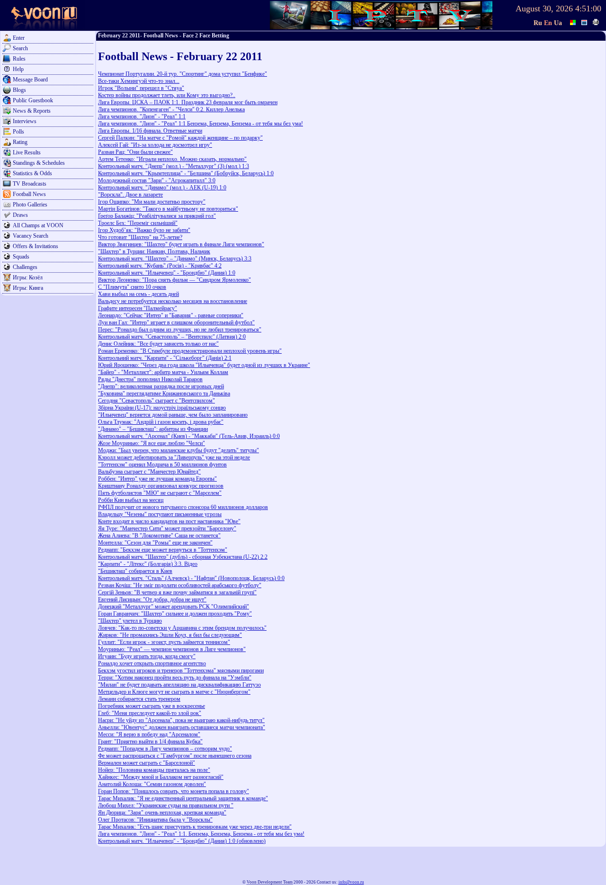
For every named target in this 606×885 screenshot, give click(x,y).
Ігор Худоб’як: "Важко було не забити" (144, 230)
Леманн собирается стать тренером (139, 699)
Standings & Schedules (39, 163)
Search (20, 48)
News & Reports (32, 110)
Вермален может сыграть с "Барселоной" (146, 763)
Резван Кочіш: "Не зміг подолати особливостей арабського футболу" (179, 585)
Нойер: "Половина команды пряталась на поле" (154, 770)
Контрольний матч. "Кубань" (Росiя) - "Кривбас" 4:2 (160, 265)
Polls (18, 131)
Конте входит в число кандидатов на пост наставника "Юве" (169, 521)
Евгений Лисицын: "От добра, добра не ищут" (152, 599)
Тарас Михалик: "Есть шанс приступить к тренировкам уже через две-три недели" (195, 826)
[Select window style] (584, 21)
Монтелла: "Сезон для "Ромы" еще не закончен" (155, 542)
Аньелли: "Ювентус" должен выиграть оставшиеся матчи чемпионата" (181, 727)
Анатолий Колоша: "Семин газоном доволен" (152, 784)
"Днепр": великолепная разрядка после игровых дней (161, 386)
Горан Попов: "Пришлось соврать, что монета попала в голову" (173, 791)
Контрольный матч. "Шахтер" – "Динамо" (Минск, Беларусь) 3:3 (174, 258)
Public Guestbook (33, 100)
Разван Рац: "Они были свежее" (135, 152)
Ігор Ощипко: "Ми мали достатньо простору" (151, 201)
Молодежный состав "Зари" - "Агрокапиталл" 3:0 (156, 180)
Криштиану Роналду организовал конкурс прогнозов (160, 486)
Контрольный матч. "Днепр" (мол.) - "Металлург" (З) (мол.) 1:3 (173, 166)
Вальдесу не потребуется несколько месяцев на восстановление (172, 301)
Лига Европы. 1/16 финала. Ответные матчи (150, 130)
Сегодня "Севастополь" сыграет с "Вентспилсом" (156, 400)
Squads (21, 256)
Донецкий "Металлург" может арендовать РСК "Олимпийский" (173, 606)
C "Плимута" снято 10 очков (132, 287)
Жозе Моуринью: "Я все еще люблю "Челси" (151, 443)
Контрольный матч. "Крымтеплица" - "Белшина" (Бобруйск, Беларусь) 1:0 (186, 173)
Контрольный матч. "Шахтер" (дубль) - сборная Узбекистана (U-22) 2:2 (182, 557)
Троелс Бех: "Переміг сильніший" (138, 223)
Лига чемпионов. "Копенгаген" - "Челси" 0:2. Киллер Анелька (171, 109)
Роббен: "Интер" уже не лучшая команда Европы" (157, 478)
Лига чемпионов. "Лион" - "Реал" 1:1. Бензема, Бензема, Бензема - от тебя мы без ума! (201, 834)
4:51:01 (588, 8)
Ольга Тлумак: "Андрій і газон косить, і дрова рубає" (160, 422)
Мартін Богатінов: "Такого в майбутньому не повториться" (168, 209)
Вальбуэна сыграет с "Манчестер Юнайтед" (149, 471)
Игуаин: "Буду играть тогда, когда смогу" (147, 656)
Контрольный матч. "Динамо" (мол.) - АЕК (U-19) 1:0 (162, 187)
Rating (20, 142)
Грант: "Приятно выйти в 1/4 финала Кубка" (150, 741)
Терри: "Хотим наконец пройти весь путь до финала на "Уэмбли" (174, 677)
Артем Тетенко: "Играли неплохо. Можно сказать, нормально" (172, 159)
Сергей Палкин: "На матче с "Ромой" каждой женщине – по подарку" (180, 137)
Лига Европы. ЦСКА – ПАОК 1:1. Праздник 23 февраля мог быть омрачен (187, 102)
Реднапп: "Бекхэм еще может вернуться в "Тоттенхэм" (162, 549)
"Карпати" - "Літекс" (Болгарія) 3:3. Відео (147, 564)
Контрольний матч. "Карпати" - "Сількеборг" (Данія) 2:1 (165, 358)
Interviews (24, 121)
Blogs (19, 90)
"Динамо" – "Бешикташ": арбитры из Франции (153, 429)
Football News (29, 194)
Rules (19, 58)
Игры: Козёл (28, 277)
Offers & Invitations (35, 246)
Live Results (27, 152)
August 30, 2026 (544, 8)
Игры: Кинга (28, 288)
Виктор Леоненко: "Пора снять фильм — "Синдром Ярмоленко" (174, 280)
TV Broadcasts (29, 183)
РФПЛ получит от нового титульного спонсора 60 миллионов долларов (183, 507)
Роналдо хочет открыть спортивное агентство (152, 663)
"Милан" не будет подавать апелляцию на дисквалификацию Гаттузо (179, 684)
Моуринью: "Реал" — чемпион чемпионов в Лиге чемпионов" (172, 649)
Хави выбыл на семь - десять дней (138, 294)
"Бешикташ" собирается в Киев (135, 571)
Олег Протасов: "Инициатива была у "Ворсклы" (155, 819)
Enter (19, 38)
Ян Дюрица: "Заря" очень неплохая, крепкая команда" (162, 812)
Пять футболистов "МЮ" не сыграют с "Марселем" (160, 493)
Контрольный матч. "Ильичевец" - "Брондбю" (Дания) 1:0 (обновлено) (182, 841)
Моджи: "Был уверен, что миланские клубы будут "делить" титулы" (178, 450)
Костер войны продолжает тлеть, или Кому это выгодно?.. (166, 95)
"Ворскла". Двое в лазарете (130, 194)
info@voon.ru (351, 882)
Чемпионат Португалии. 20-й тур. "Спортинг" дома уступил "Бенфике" (182, 74)
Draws (20, 215)
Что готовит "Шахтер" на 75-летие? (140, 237)
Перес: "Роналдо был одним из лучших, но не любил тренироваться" (179, 329)
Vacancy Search (30, 235)
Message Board (30, 79)
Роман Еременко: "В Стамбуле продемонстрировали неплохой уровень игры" (190, 351)
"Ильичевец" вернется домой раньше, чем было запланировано (173, 414)
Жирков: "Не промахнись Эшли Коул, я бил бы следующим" (170, 635)
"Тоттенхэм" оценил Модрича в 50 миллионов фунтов (162, 464)
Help (18, 69)
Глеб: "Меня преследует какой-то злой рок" (149, 713)
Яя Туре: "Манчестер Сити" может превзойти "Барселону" (167, 528)
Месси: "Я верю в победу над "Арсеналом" (149, 734)
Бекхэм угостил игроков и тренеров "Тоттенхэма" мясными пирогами (181, 670)
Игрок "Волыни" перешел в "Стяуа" (141, 88)
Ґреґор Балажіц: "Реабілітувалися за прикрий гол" (157, 216)
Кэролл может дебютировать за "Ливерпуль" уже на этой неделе (174, 457)
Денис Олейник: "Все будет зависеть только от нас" (158, 343)
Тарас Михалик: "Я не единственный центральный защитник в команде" (183, 798)
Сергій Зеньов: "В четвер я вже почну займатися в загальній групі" (177, 592)
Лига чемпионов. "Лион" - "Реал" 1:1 (142, 116)
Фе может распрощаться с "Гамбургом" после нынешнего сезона (174, 755)
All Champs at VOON (38, 225)
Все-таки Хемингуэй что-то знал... (138, 81)
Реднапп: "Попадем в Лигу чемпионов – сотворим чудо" (165, 748)
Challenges (25, 267)
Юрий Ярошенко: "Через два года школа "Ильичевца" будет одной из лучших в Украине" (204, 365)
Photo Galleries (30, 204)
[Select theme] (573, 21)
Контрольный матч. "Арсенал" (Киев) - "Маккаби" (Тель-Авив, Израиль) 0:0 (189, 436)
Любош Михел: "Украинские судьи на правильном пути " (165, 805)
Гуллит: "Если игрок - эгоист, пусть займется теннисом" (164, 642)
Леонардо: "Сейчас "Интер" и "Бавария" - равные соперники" (170, 315)
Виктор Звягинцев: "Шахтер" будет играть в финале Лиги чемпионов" (181, 244)
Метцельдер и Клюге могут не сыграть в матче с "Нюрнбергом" (174, 691)
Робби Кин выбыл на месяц (130, 500)
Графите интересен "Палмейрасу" (137, 308)
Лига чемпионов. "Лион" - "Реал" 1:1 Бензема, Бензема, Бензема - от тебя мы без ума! (200, 123)
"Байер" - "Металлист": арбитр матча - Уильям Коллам (163, 372)
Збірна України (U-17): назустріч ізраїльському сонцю (162, 407)
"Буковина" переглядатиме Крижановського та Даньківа (164, 393)
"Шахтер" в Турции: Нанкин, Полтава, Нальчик (154, 251)
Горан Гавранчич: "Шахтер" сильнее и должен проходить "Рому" (175, 613)
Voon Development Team (270, 882)
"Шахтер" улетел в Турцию (130, 620)
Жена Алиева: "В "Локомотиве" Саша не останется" (159, 535)
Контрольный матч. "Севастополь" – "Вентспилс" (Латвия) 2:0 (172, 336)
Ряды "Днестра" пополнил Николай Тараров (150, 379)
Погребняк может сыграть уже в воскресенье (151, 706)
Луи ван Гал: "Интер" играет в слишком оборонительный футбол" (176, 322)
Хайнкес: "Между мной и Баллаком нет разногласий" (160, 777)
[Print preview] (596, 21)
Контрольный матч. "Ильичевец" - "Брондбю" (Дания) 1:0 (166, 272)
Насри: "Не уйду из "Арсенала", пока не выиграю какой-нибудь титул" (181, 720)
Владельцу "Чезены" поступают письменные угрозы (160, 514)
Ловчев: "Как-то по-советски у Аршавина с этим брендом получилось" (182, 628)
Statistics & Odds (32, 173)
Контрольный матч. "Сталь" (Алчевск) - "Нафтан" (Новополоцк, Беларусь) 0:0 (191, 578)
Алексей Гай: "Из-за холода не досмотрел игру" (155, 145)
